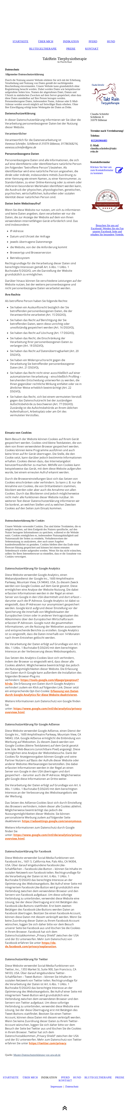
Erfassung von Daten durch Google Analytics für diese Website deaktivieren (41, 693)
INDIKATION (71, 41)
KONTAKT (91, 48)
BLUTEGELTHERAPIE (43, 48)
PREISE (70, 48)
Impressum (56, 1086)
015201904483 (99, 140)
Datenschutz (71, 1086)
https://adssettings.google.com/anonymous (51, 821)
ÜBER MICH (45, 41)
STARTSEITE (20, 41)
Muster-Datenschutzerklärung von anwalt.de (36, 1055)
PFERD (93, 41)
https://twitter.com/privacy (47, 1043)
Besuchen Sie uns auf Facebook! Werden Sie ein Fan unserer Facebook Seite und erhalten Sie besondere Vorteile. (107, 230)
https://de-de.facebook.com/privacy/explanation (30, 944)
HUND (111, 41)
